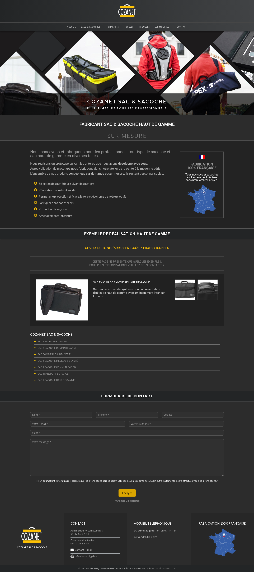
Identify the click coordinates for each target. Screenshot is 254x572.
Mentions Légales (86, 556)
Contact (182, 27)
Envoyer (127, 493)
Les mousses (162, 27)
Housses (129, 27)
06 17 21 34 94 (79, 543)
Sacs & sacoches (91, 27)
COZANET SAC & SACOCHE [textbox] (127, 104)
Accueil (71, 27)
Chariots (113, 27)
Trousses (144, 27)
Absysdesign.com (167, 568)
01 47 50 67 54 (79, 533)
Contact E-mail (83, 549)
